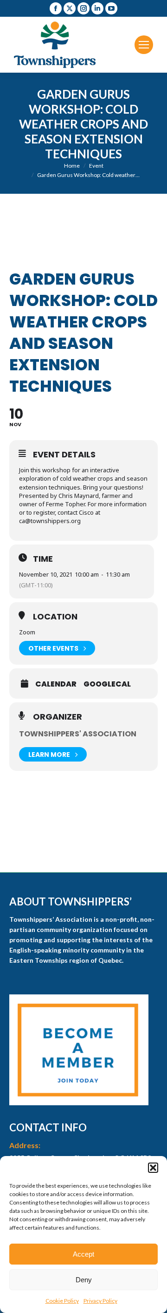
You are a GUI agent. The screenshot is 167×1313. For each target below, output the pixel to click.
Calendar (56, 684)
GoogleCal (107, 684)
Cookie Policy (62, 1300)
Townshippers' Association (77, 733)
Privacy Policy (100, 1300)
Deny (84, 1280)
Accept (83, 1254)
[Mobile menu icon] (144, 44)
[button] (153, 1167)
